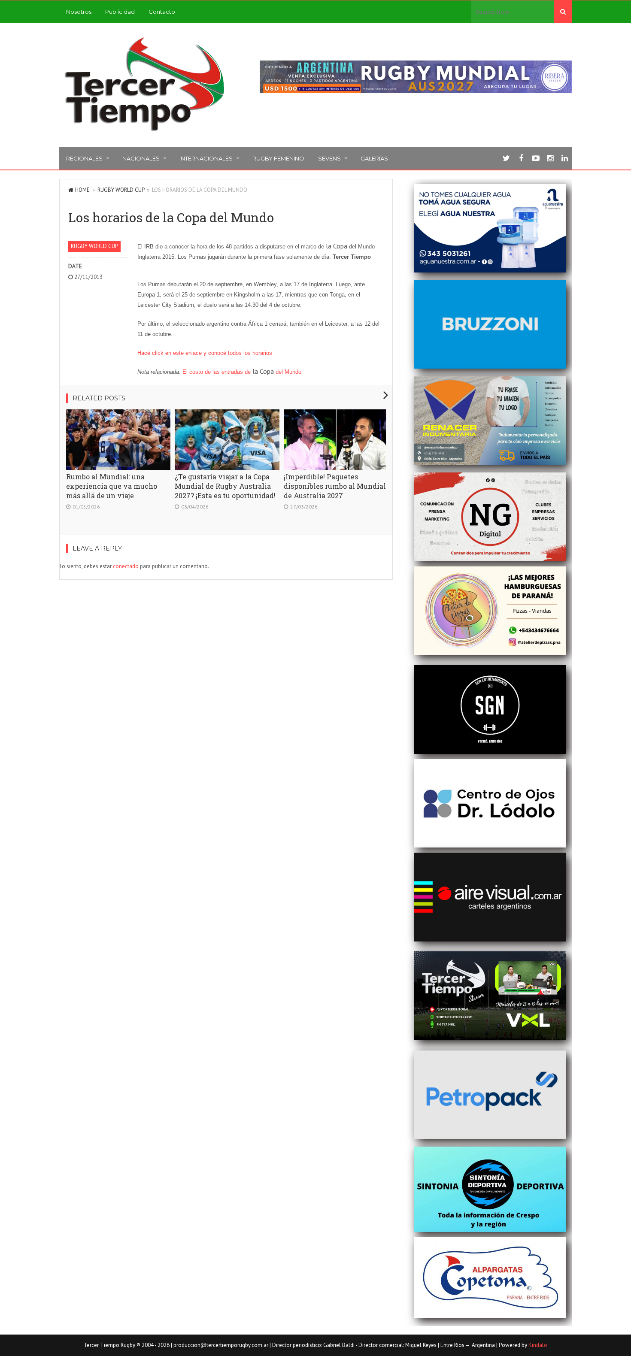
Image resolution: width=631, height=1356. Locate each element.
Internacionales (206, 158)
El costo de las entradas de (217, 372)
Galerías (374, 158)
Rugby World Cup (120, 190)
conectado (126, 566)
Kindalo (537, 1345)
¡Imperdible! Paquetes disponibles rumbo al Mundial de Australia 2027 (335, 486)
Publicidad (120, 11)
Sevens (329, 158)
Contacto (162, 11)
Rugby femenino (278, 158)
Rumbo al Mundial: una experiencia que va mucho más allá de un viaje (111, 486)
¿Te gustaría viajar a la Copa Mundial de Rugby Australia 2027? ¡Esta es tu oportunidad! (225, 486)
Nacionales (141, 158)
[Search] (563, 11)
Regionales (84, 158)
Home (82, 190)
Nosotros (78, 11)
